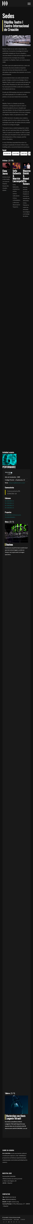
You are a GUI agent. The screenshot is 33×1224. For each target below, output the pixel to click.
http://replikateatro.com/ (17, 483)
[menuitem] (28, 3)
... (18, 207)
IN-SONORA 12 (9, 503)
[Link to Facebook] (6, 1222)
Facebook (7, 153)
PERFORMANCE (9, 467)
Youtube (16, 153)
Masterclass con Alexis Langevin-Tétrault (15, 1117)
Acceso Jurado (17, 1217)
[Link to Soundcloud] (19, 1222)
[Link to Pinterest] (16, 1222)
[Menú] (28, 3)
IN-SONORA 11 (9, 501)
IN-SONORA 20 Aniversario (13, 515)
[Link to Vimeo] (11, 1222)
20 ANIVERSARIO (10, 517)
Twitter (24, 153)
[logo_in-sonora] (13, 3)
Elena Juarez (5, 172)
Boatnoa (9, 544)
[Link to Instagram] (14, 1222)
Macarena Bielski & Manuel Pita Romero (27, 177)
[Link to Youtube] (9, 1222)
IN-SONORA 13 (9, 505)
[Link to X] (3, 1222)
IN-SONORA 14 (9, 507)
